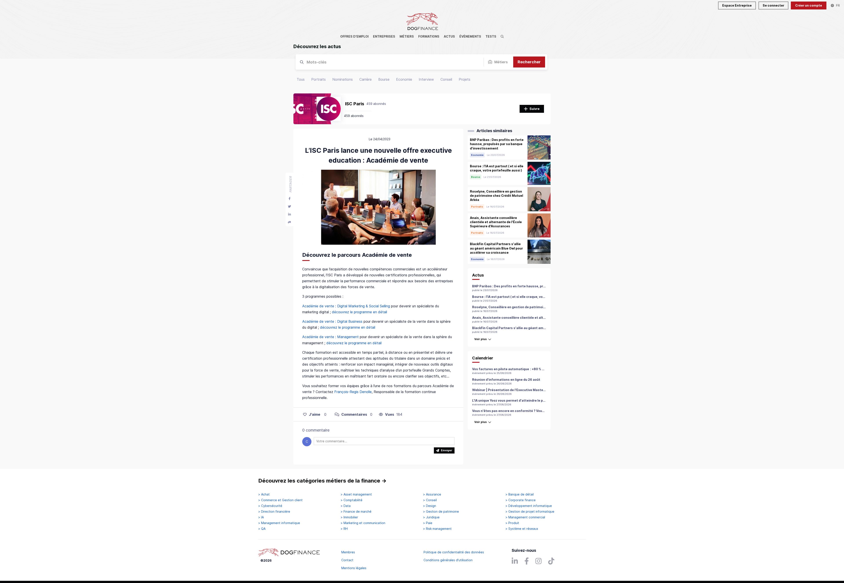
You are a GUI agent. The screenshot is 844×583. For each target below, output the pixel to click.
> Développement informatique (529, 506)
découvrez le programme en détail (360, 312)
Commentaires (354, 414)
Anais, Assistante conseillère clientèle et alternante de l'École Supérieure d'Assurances (542, 317)
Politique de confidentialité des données (454, 552)
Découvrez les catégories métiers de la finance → (322, 480)
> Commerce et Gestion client (280, 500)
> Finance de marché (356, 511)
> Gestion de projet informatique (530, 511)
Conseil (446, 79)
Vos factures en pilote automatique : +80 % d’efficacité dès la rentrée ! (528, 369)
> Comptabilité (351, 500)
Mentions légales (353, 568)
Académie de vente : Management (330, 337)
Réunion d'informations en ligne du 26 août (506, 379)
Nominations (342, 79)
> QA (262, 528)
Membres (348, 552)
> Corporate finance (521, 500)
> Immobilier (349, 517)
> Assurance (432, 494)
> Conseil (430, 500)
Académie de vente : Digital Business (332, 321)
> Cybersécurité (270, 506)
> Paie (427, 523)
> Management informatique (279, 523)
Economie (404, 79)
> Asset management (356, 494)
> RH (344, 528)
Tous (301, 79)
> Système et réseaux (522, 528)
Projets (464, 79)
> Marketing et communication (363, 523)
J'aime (314, 414)
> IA (261, 517)
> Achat (264, 494)
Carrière (365, 79)
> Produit (512, 523)
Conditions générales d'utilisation (448, 560)
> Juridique (431, 517)
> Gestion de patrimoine (441, 511)
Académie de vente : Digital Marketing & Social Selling (346, 306)
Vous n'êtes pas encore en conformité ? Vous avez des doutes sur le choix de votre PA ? (541, 411)
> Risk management (437, 528)
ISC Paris (354, 103)
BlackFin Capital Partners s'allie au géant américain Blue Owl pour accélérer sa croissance (544, 328)
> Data (346, 506)
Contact (347, 560)
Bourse (383, 79)
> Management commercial (525, 517)
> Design (429, 506)
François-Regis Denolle (353, 392)
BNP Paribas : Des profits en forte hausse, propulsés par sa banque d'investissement (540, 286)
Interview (426, 79)
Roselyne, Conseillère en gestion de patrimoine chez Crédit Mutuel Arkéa (530, 307)
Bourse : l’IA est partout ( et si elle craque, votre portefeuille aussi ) (525, 297)
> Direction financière (274, 511)
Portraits (318, 79)
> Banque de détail (520, 494)
